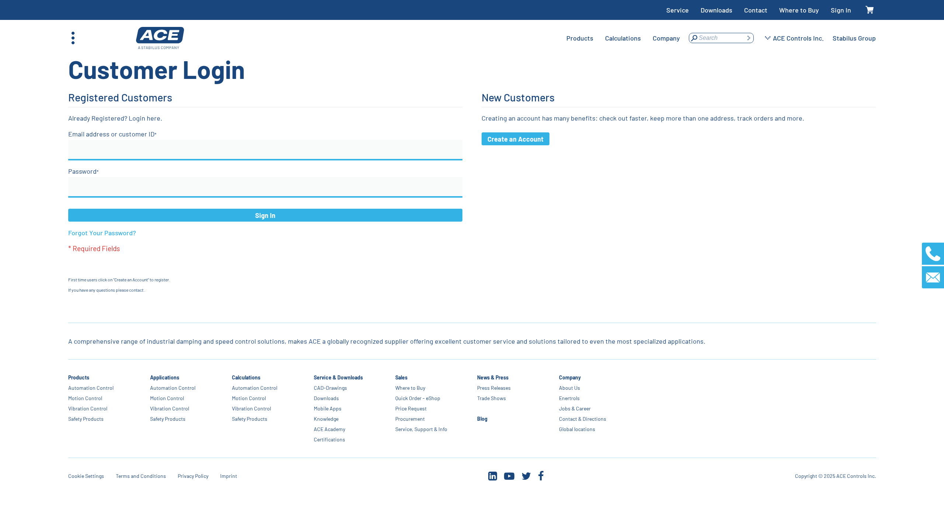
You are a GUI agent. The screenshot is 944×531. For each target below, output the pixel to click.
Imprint (228, 476)
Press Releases (494, 388)
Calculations (246, 377)
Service (677, 10)
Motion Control (85, 398)
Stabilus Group (854, 38)
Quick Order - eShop (417, 398)
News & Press (493, 377)
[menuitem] (579, 38)
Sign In (841, 10)
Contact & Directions (582, 419)
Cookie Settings (86, 476)
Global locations (577, 429)
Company (570, 377)
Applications (164, 377)
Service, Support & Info (421, 429)
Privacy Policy (193, 476)
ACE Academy (329, 429)
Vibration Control (87, 408)
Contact (755, 10)
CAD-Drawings (330, 388)
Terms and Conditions (141, 476)
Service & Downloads (337, 377)
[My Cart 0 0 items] (869, 10)
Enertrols (569, 398)
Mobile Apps (327, 408)
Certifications (329, 439)
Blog (482, 419)
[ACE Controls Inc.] (160, 38)
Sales (401, 377)
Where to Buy (799, 10)
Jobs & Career (575, 408)
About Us (569, 388)
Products (78, 377)
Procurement (410, 419)
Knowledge (325, 419)
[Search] (748, 38)
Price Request (411, 408)
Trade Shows (491, 398)
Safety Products (86, 419)
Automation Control (91, 388)
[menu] (623, 38)
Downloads (716, 10)
